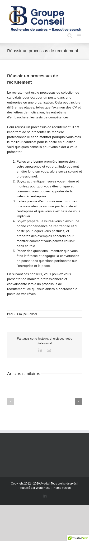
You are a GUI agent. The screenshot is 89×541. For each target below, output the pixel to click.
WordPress (43, 487)
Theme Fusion (61, 487)
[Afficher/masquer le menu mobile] (79, 35)
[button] (10, 401)
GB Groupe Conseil (24, 314)
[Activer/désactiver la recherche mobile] (69, 35)
